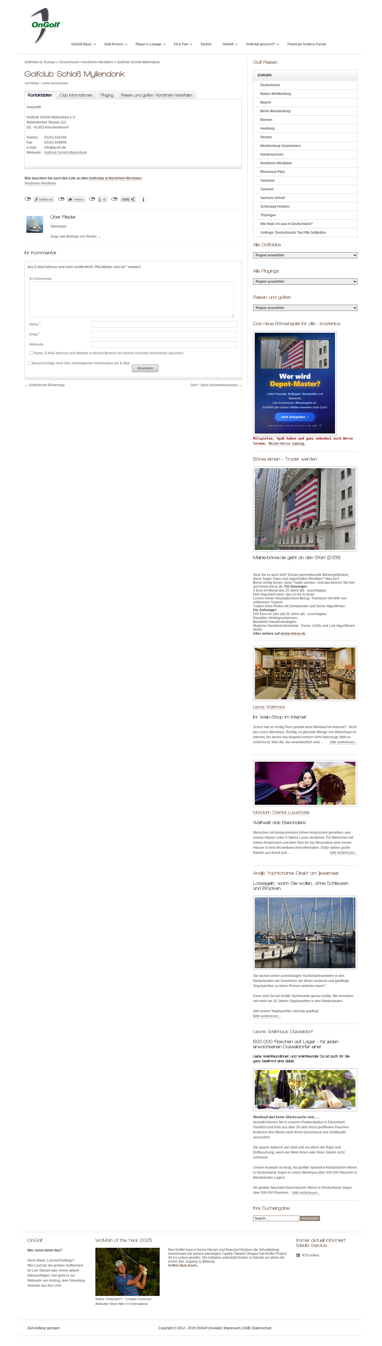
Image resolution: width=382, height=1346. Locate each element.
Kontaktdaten (38, 95)
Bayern (265, 102)
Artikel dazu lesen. (182, 1265)
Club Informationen (76, 95)
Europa (49, 62)
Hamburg (267, 128)
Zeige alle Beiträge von (75, 236)
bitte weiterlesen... (343, 742)
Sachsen (267, 189)
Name (35, 324)
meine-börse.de (292, 634)
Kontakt (215, 1328)
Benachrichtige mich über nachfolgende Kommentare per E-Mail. (81, 363)
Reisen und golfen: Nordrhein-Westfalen (156, 95)
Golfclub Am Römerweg (47, 385)
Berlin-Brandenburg (275, 111)
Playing (107, 95)
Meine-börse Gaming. (287, 443)
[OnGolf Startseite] (45, 44)
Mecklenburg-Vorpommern (280, 146)
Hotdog (54, 1280)
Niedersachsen (272, 154)
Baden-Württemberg (275, 94)
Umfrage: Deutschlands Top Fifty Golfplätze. (293, 233)
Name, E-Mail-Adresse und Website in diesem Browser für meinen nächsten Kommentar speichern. (109, 353)
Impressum (232, 1328)
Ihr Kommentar (40, 279)
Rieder (34, 83)
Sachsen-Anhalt (272, 198)
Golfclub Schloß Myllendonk (65, 152)
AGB (246, 1328)
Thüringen (268, 215)
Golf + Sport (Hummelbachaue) (214, 385)
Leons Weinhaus (269, 706)
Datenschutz (262, 1328)
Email (34, 334)
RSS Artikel (310, 1255)
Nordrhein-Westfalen (98, 62)
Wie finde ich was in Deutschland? (286, 224)
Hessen (266, 137)
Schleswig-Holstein (275, 206)
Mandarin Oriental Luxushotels (281, 812)
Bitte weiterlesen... (267, 1016)
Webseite (36, 344)
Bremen (266, 120)
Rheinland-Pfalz (272, 172)
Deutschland (68, 62)
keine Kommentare (55, 83)
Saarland (267, 180)
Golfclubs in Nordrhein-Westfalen (115, 178)
